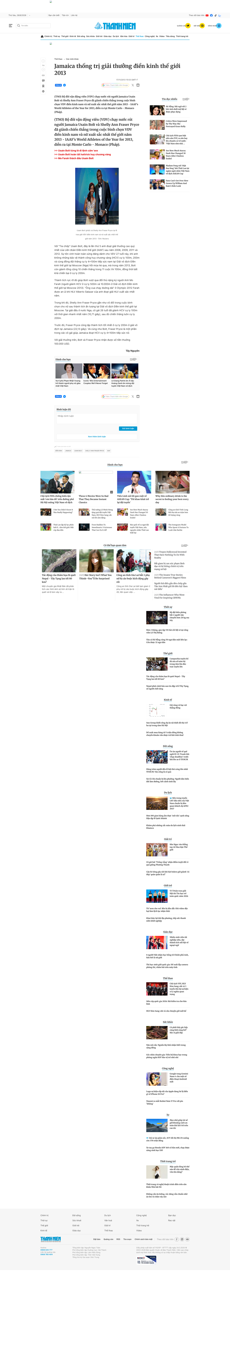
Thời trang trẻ (182, 36)
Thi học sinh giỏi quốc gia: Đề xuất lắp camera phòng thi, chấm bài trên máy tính (167, 965)
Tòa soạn (127, 1239)
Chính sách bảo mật (143, 1239)
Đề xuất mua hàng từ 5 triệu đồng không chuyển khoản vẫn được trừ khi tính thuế (164, 733)
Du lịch (116, 36)
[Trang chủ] (42, 36)
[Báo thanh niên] (115, 25)
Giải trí (131, 36)
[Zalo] (219, 15)
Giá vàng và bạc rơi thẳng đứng (178, 706)
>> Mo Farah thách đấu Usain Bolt (74, 158)
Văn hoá (108, 1220)
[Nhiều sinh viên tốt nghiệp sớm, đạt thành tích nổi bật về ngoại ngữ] (157, 942)
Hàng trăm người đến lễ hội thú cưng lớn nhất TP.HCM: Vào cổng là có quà (167, 770)
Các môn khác (72, 59)
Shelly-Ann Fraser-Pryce (94, 451)
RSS (118, 1239)
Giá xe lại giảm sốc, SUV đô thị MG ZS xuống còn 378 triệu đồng (167, 1139)
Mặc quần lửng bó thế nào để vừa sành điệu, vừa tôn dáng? (179, 1169)
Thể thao (140, 36)
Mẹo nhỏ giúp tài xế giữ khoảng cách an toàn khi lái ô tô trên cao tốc (179, 1124)
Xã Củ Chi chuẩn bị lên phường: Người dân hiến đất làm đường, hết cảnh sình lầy (167, 780)
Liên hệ (74, 15)
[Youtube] (207, 15)
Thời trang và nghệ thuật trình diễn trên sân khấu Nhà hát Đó (166, 1185)
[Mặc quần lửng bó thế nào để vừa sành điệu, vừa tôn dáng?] (157, 1172)
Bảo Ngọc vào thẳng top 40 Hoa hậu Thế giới (179, 847)
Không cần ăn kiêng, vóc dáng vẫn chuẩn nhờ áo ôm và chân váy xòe (166, 1195)
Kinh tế (73, 36)
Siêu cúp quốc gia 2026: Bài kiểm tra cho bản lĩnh (166, 1002)
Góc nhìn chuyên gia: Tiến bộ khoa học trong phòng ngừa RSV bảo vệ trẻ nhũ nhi (166, 1056)
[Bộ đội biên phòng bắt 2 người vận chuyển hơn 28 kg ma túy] (157, 617)
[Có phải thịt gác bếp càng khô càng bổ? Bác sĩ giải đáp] (157, 1032)
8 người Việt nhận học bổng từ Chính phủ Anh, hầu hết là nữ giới (167, 956)
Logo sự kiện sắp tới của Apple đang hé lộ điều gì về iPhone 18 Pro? (167, 1092)
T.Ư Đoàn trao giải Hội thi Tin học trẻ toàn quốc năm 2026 (179, 893)
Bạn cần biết (54, 15)
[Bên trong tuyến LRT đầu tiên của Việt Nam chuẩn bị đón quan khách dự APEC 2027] (157, 803)
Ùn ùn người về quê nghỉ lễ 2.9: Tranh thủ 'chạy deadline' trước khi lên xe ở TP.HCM (179, 755)
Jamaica (68, 451)
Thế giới (64, 36)
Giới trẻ (99, 36)
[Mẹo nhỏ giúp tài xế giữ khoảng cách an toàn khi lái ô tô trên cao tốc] (157, 1125)
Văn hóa (123, 36)
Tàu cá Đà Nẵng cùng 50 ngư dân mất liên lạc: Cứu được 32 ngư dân (167, 641)
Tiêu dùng (170, 36)
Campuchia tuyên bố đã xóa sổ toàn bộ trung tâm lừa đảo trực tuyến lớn (179, 663)
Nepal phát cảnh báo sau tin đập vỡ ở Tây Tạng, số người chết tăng (167, 687)
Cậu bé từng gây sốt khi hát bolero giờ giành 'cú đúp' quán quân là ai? (167, 873)
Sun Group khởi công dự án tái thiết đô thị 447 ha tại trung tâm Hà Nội (167, 724)
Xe (157, 36)
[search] (33, 25)
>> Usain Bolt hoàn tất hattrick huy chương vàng (82, 154)
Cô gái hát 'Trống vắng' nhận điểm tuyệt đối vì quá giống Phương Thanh (167, 863)
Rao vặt (171, 1220)
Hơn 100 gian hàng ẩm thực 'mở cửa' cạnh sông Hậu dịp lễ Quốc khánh (167, 817)
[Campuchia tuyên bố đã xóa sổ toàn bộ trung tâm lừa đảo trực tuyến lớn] (157, 664)
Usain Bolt (78, 451)
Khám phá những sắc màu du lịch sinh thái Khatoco (165, 826)
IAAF (108, 451)
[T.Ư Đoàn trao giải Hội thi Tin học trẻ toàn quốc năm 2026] (157, 896)
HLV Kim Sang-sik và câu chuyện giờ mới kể (166, 1011)
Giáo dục (108, 36)
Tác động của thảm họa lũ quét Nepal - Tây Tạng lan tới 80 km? (165, 677)
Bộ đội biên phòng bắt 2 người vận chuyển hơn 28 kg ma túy (179, 616)
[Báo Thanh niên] (50, 1239)
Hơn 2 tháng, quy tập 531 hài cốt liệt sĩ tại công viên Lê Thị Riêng (167, 631)
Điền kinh (58, 451)
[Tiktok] (215, 15)
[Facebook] (211, 15)
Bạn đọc (172, 1215)
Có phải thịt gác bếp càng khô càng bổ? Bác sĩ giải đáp (179, 1030)
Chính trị (48, 36)
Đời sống (81, 36)
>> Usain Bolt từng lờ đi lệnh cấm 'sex (76, 150)
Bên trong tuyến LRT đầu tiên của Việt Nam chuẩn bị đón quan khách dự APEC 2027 (179, 803)
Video (162, 36)
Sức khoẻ (76, 1220)
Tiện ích (65, 15)
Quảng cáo (108, 1239)
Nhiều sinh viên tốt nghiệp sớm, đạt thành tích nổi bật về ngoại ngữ (179, 941)
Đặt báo (96, 1239)
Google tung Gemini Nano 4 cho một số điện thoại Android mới (179, 1078)
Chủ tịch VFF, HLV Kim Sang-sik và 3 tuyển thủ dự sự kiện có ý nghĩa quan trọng (179, 988)
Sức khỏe (90, 36)
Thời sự (56, 36)
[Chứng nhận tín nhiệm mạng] (146, 1260)
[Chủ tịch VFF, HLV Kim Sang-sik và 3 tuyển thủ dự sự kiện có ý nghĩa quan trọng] (157, 989)
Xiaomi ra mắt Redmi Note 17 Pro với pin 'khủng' (164, 1102)
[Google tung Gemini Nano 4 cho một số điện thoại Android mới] (157, 1079)
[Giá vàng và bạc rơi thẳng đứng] (157, 710)
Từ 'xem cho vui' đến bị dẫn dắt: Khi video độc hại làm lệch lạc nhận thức (167, 909)
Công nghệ (150, 36)
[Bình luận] (43, 80)
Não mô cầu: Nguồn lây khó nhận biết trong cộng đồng (166, 1046)
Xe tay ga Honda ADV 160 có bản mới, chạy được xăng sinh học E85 (168, 1148)
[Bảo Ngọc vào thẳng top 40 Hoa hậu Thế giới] (157, 849)
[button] (43, 61)
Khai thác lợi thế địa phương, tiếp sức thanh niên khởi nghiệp (166, 919)
